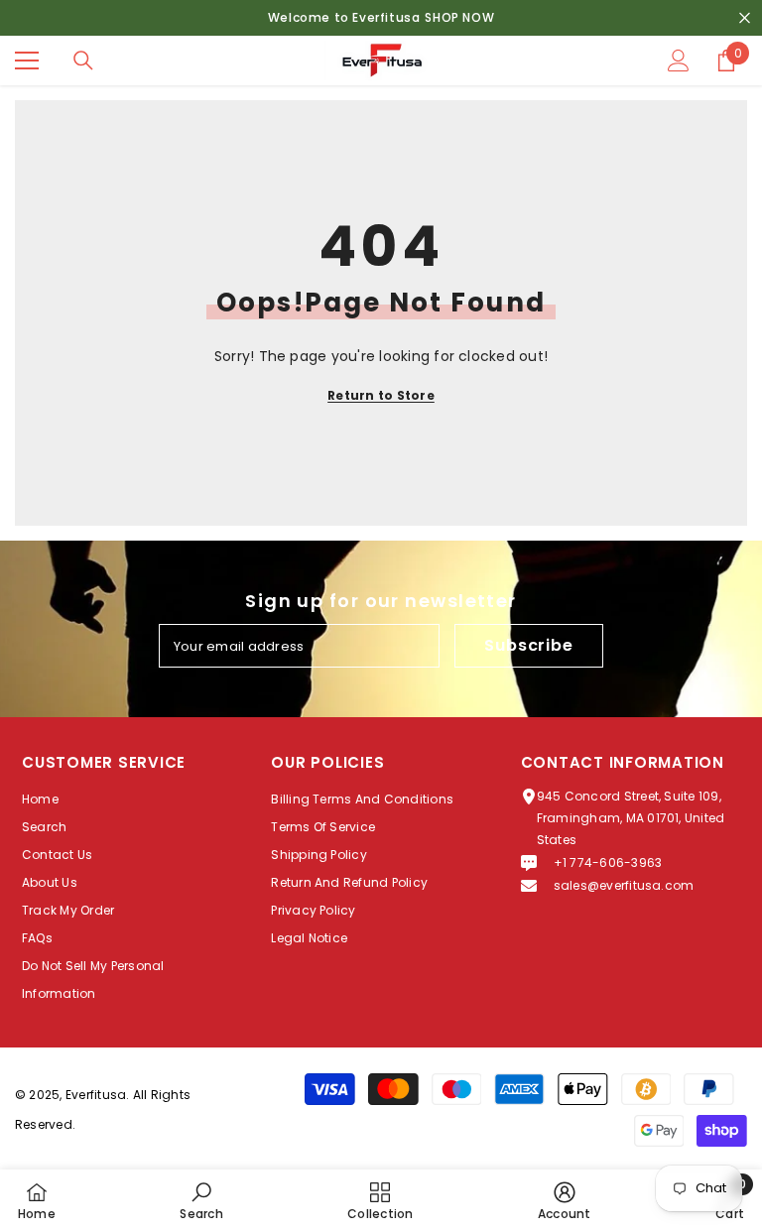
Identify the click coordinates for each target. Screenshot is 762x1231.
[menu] (27, 60)
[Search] (83, 60)
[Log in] (679, 60)
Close (744, 18)
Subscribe (528, 645)
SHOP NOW (459, 17)
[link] (201, 1200)
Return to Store (381, 395)
